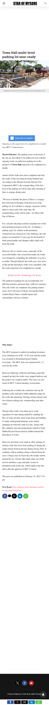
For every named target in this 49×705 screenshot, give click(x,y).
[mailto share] (14, 496)
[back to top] (43, 694)
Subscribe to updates (24, 138)
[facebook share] (4, 496)
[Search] (44, 3)
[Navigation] (3, 3)
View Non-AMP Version (32, 694)
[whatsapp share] (25, 496)
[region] (24, 27)
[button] (10, 702)
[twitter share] (9, 495)
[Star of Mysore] (25, 2)
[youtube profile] (31, 683)
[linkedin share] (20, 496)
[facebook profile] (24, 683)
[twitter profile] (17, 683)
